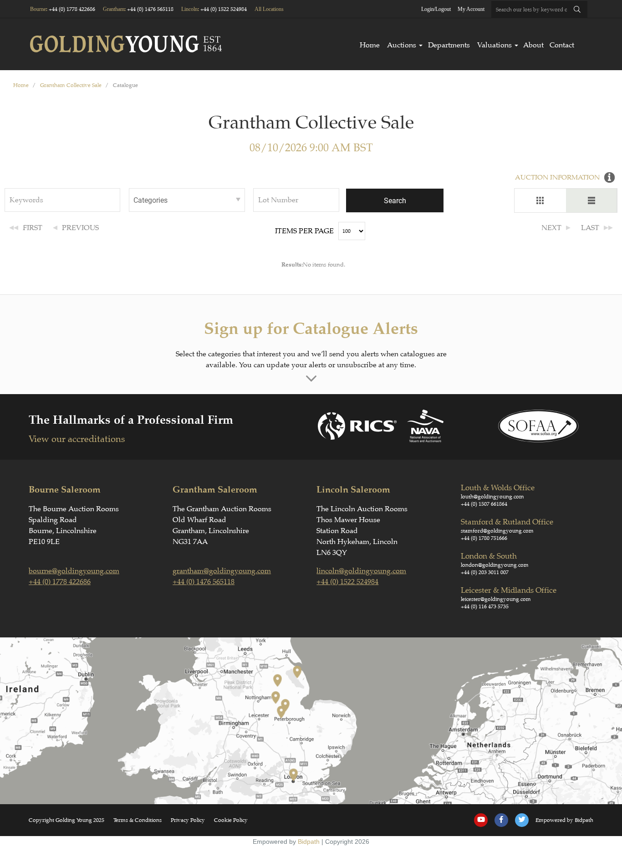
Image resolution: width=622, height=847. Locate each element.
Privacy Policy (188, 820)
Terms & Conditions (137, 820)
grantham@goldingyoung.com (222, 570)
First (32, 227)
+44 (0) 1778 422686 (72, 9)
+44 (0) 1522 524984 (223, 9)
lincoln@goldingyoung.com (361, 570)
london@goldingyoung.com (495, 565)
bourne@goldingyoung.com (74, 570)
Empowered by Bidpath (564, 820)
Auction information (557, 177)
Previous (80, 227)
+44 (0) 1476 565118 (150, 9)
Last (590, 227)
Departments (449, 45)
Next (551, 227)
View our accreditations (77, 439)
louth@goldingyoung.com (492, 496)
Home (370, 45)
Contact (562, 45)
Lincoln (189, 9)
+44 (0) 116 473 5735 (485, 606)
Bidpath (309, 841)
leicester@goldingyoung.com (496, 599)
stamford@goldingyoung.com (497, 530)
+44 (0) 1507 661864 (484, 504)
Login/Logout (436, 9)
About (533, 45)
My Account (471, 9)
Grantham (113, 9)
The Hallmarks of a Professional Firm (131, 420)
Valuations (494, 45)
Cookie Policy (231, 820)
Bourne (38, 9)
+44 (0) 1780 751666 (484, 538)
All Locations (269, 9)
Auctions (401, 45)
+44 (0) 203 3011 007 (485, 572)
